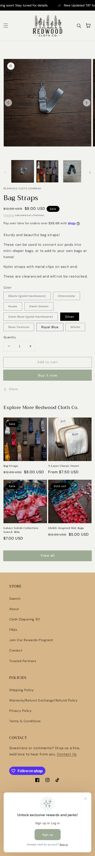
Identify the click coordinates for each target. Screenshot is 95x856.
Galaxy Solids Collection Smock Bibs (20, 530)
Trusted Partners (22, 661)
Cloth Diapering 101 (24, 619)
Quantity (9, 337)
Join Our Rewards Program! (31, 640)
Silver (69, 317)
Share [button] (13, 389)
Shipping (8, 215)
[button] (6, 25)
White (75, 327)
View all (47, 555)
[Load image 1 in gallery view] (22, 171)
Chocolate (66, 296)
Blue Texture (18, 327)
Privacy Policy (20, 711)
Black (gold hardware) (27, 296)
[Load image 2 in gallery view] (47, 171)
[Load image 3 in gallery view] (72, 171)
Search (15, 598)
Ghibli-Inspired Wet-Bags (66, 528)
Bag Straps (10, 466)
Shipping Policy (21, 690)
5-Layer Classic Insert (63, 466)
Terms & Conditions (25, 721)
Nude (12, 306)
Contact (15, 650)
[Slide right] (86, 102)
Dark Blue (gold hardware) (30, 317)
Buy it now (47, 375)
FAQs (13, 630)
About (14, 609)
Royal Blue (50, 327)
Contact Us (67, 754)
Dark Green (39, 306)
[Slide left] (8, 102)
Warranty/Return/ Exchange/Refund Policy (43, 700)
